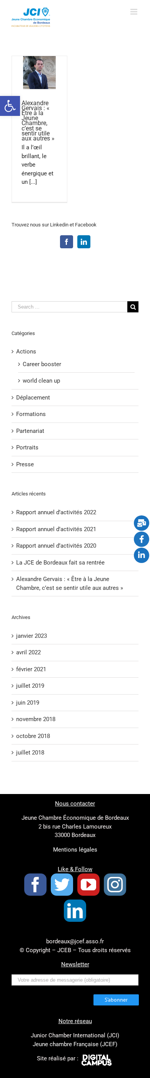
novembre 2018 (35, 719)
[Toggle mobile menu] (134, 12)
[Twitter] (62, 884)
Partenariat (30, 431)
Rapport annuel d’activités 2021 (56, 529)
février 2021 (31, 669)
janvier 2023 (31, 635)
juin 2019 (27, 702)
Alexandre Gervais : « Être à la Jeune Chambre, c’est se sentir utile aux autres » (38, 121)
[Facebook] (66, 241)
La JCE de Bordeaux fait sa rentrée (60, 562)
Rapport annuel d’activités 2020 (56, 545)
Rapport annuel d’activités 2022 (56, 512)
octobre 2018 (33, 736)
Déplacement (33, 397)
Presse (25, 464)
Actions (26, 351)
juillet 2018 (30, 752)
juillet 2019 (30, 685)
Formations (31, 414)
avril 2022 (28, 652)
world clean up (41, 380)
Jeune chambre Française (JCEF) (75, 1044)
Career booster (42, 364)
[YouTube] (88, 884)
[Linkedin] (83, 241)
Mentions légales (75, 849)
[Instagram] (115, 884)
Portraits (27, 447)
